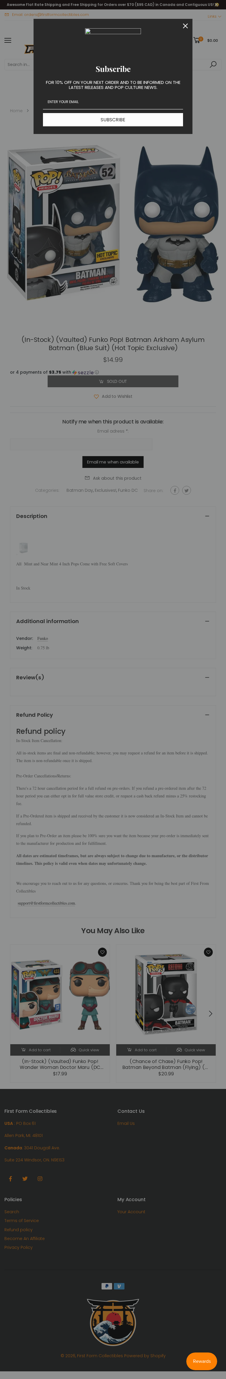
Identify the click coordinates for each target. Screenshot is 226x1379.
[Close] (185, 26)
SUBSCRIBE (113, 119)
